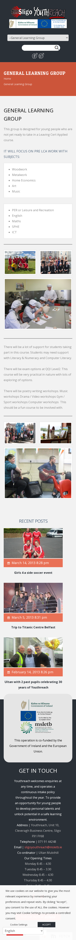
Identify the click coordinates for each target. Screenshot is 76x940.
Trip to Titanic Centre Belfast (33, 627)
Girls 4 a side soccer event (33, 573)
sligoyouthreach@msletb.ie (43, 847)
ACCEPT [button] (46, 924)
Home (7, 78)
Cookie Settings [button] (18, 924)
